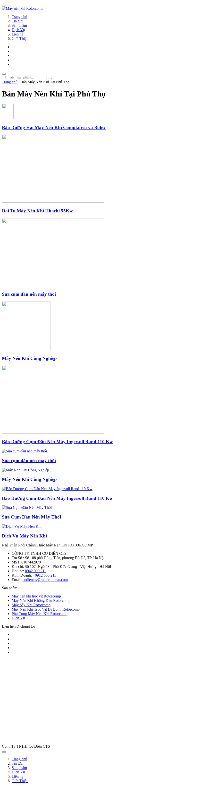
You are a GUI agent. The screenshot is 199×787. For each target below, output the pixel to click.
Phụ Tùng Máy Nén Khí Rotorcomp (39, 614)
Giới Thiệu (20, 38)
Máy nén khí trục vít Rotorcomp (36, 596)
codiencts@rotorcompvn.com (45, 580)
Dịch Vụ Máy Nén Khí (24, 535)
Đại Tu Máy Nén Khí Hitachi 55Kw (37, 210)
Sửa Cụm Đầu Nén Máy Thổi (31, 516)
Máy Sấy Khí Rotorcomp (31, 605)
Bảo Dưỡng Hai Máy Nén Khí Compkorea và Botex (54, 127)
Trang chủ (19, 17)
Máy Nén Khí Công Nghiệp (29, 358)
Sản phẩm (19, 25)
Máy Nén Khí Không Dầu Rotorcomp (41, 600)
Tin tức (17, 21)
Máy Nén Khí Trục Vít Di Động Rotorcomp (46, 609)
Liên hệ (17, 34)
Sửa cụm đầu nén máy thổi (29, 294)
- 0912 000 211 (44, 575)
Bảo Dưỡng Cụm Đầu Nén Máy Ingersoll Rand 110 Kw (57, 441)
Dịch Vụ (18, 30)
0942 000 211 (35, 571)
